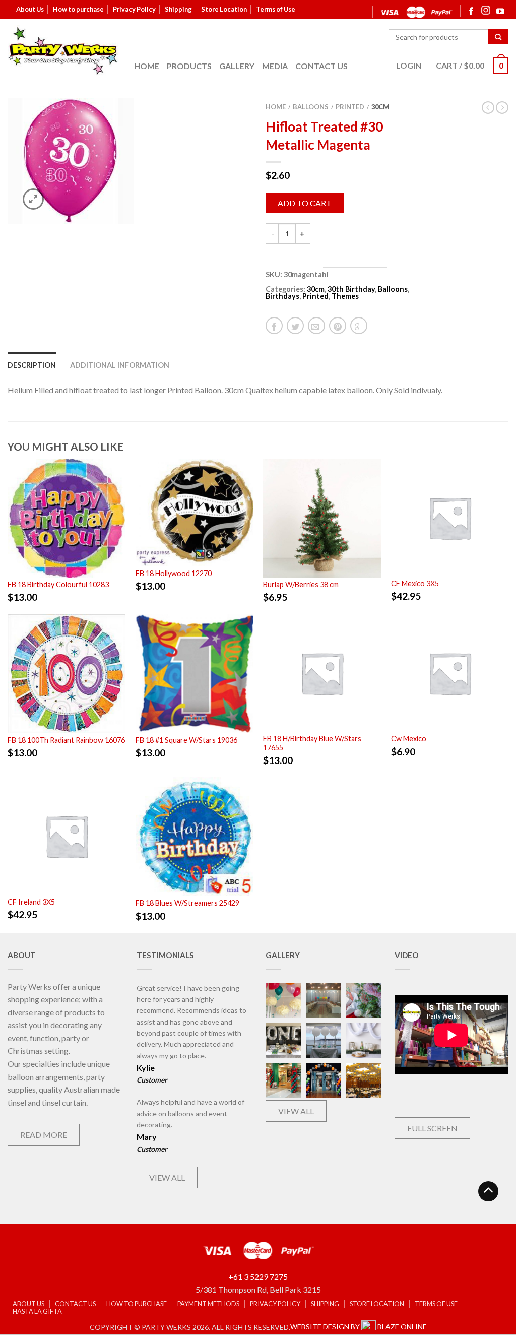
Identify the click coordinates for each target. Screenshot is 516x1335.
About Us (30, 9)
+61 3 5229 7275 (258, 1276)
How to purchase (78, 9)
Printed (350, 107)
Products (189, 66)
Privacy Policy (134, 9)
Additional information (119, 365)
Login (408, 65)
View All (167, 1177)
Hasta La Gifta (37, 1311)
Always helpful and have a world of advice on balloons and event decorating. (190, 1113)
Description (32, 365)
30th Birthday (351, 289)
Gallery (236, 66)
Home (146, 66)
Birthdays (282, 296)
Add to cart (305, 203)
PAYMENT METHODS (208, 1304)
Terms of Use (275, 9)
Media (275, 66)
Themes (345, 296)
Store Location (224, 9)
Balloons (311, 107)
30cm (380, 107)
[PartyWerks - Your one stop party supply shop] (63, 51)
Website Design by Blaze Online (358, 1326)
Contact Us (321, 66)
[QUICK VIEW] (66, 518)
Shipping (178, 9)
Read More (43, 1134)
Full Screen (432, 1128)
